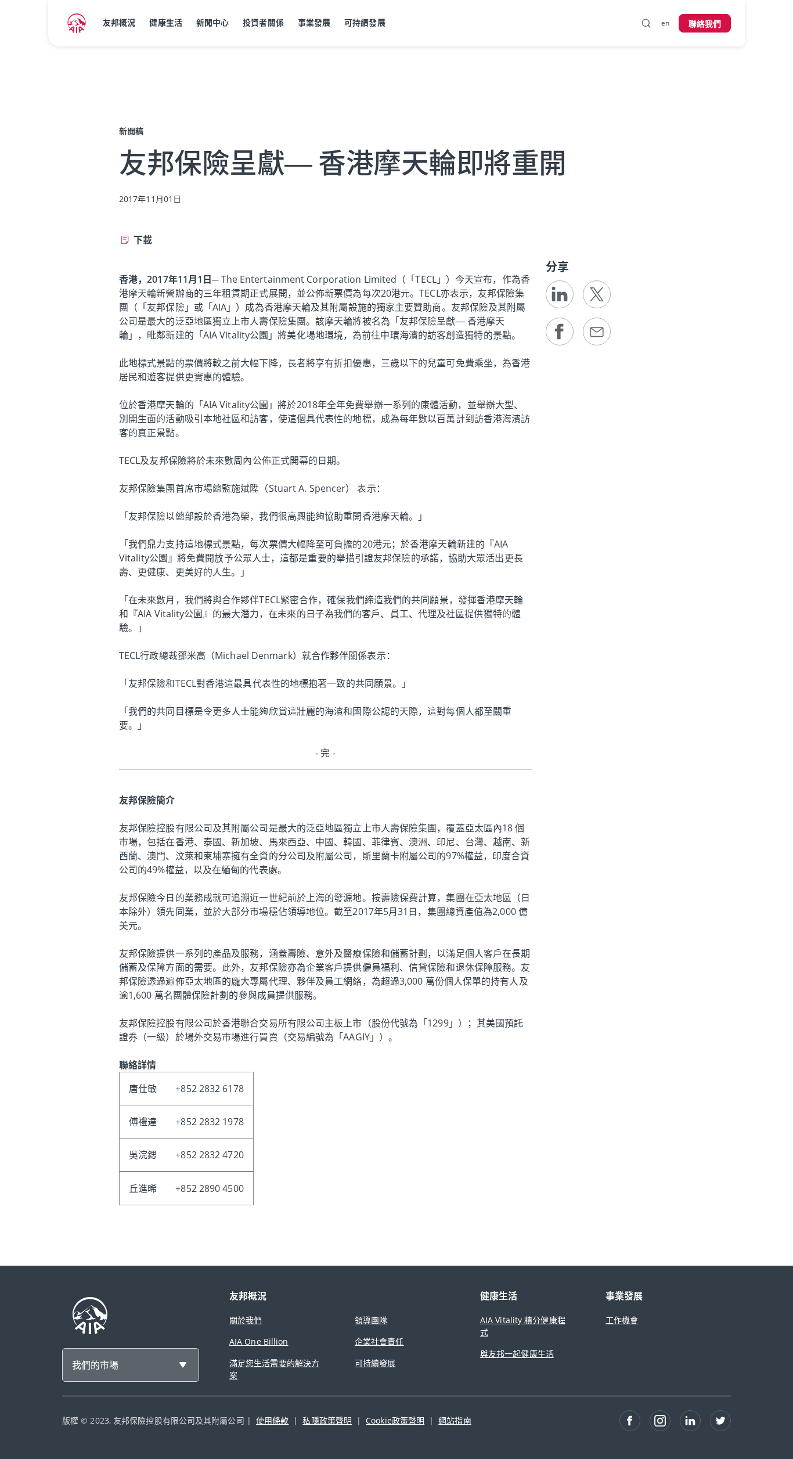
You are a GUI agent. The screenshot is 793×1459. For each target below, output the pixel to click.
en (665, 23)
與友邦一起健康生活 (517, 1353)
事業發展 (314, 22)
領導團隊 (371, 1319)
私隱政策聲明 (327, 1420)
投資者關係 (263, 22)
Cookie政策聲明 (395, 1420)
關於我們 (245, 1319)
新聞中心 (212, 22)
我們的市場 (95, 1365)
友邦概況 (119, 22)
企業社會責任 (379, 1341)
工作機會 (621, 1319)
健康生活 (165, 22)
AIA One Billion (259, 1341)
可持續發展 (364, 22)
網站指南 (454, 1420)
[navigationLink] (76, 23)
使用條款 (272, 1420)
